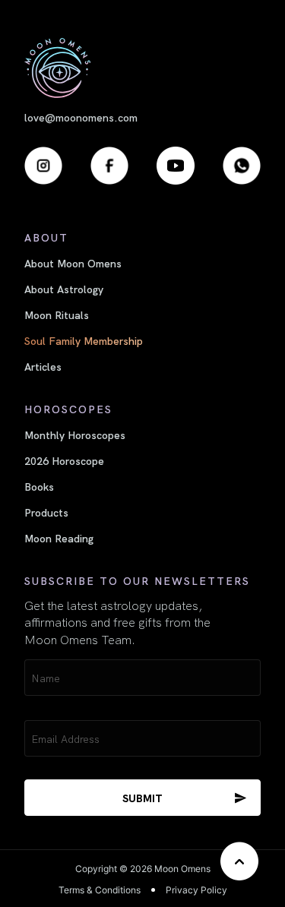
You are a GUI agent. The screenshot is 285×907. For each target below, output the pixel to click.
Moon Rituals (56, 314)
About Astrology (63, 288)
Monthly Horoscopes (74, 434)
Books (39, 486)
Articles (43, 366)
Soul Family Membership (83, 340)
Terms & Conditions (100, 890)
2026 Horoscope (64, 460)
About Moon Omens (73, 262)
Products (46, 512)
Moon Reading (58, 537)
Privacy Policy (196, 890)
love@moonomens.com (81, 117)
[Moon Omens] (142, 68)
